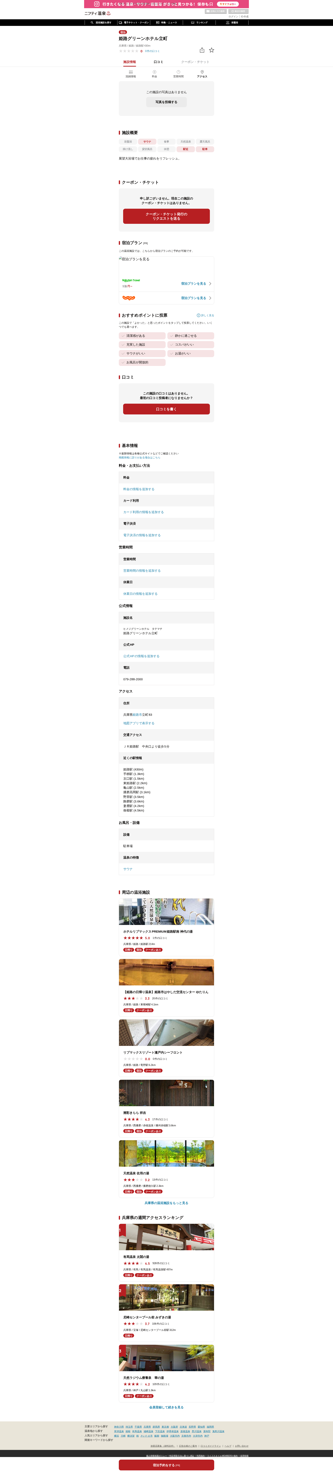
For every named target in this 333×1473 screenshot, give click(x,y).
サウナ (128, 869)
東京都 (165, 1426)
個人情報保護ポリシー (156, 1456)
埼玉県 (129, 1426)
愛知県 (201, 1426)
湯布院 (207, 1431)
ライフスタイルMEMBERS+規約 (222, 1456)
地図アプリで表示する (139, 723)
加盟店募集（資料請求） (163, 1446)
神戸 (206, 1435)
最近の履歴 (238, 11)
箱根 (128, 1431)
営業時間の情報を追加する (142, 570)
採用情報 (244, 1456)
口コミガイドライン (211, 1446)
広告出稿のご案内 (188, 1446)
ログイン (233, 16)
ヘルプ (228, 1446)
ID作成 (245, 16)
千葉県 (138, 1426)
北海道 (183, 1426)
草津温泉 (119, 1431)
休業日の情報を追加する (140, 593)
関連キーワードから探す (99, 1440)
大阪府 (174, 1426)
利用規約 (201, 1456)
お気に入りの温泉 (216, 11)
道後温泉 (185, 1431)
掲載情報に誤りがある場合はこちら (139, 457)
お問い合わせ (242, 1446)
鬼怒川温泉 (218, 1431)
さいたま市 (146, 1435)
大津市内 (198, 1435)
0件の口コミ (152, 51)
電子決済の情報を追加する (142, 535)
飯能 (156, 1435)
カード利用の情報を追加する (143, 512)
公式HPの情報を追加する (141, 656)
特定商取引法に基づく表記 (181, 1456)
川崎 (123, 1435)
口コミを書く (166, 409)
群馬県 (156, 1426)
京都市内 (186, 1435)
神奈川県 (119, 1426)
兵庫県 (147, 1426)
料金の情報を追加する (139, 489)
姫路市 (137, 714)
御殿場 (164, 1435)
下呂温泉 (160, 1431)
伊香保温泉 (172, 1431)
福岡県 (210, 1426)
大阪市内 (175, 1435)
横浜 (116, 1435)
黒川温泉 (197, 1431)
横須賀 (131, 1435)
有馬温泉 (137, 1431)
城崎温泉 (148, 1431)
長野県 (192, 1426)
